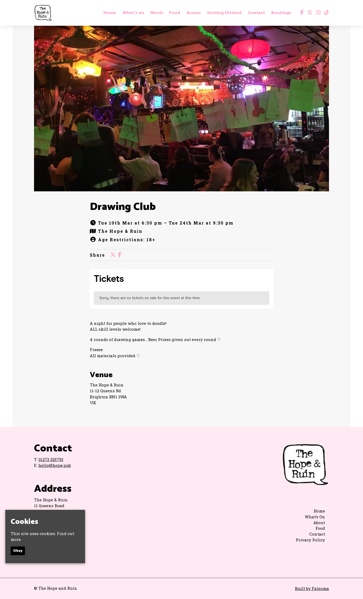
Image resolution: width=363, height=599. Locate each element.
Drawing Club (123, 207)
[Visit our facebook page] (301, 12)
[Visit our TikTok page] (325, 12)
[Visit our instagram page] (317, 12)
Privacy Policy (310, 539)
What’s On (315, 516)
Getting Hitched (224, 13)
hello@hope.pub (54, 465)
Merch (156, 13)
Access (194, 13)
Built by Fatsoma (312, 588)
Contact (256, 13)
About (319, 522)
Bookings (281, 13)
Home (109, 13)
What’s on (133, 13)
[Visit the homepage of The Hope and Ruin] (43, 13)
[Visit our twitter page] (309, 12)
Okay (18, 551)
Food (174, 13)
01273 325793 (51, 459)
